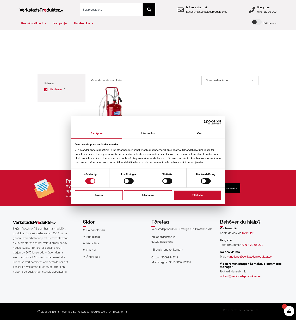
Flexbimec (56, 89)
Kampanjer (60, 23)
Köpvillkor (92, 243)
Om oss (91, 250)
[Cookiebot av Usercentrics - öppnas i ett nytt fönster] (206, 122)
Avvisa (99, 195)
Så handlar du (95, 230)
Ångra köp (93, 256)
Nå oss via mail (196, 7)
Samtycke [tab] (97, 133)
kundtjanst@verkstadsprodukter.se (249, 256)
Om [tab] (199, 133)
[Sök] (149, 9)
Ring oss (263, 7)
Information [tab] (148, 133)
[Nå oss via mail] (181, 10)
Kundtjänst (93, 236)
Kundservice (82, 23)
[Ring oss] (252, 10)
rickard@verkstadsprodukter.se (240, 276)
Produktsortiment (32, 23)
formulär (248, 233)
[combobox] (111, 9)
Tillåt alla (197, 195)
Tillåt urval (148, 195)
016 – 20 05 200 (252, 244)
